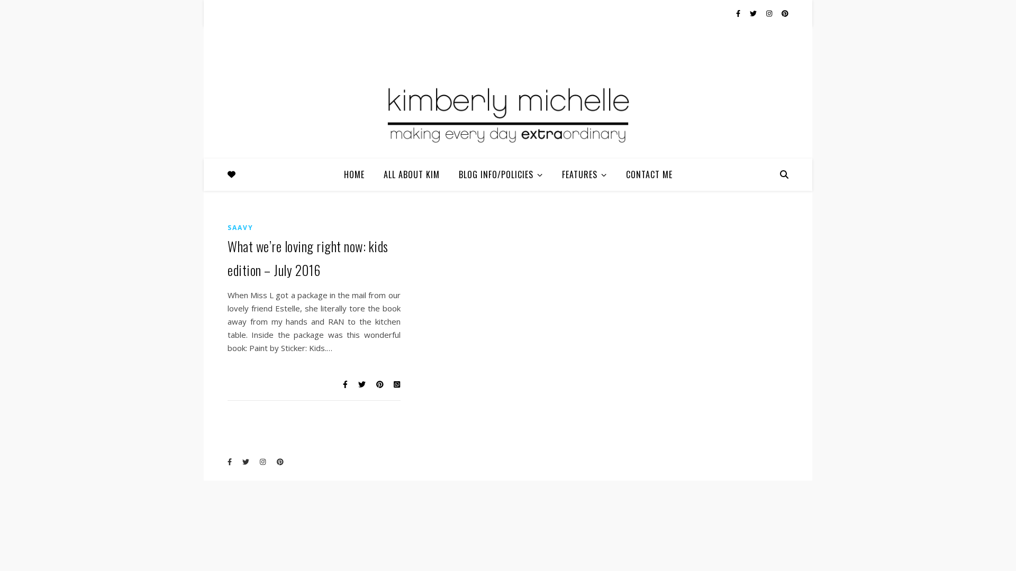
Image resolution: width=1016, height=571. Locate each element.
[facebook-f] (739, 13)
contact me (649, 174)
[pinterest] (785, 13)
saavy (240, 227)
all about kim (412, 174)
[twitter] (754, 13)
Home (354, 174)
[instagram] (770, 13)
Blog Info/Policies (496, 174)
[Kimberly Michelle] (508, 114)
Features (579, 174)
